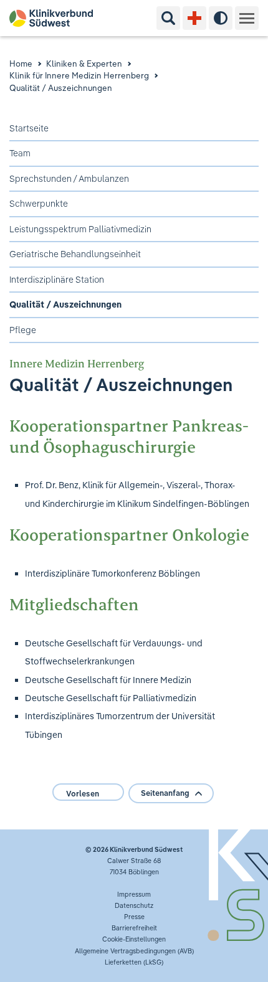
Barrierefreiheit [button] (134, 927)
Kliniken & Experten (84, 63)
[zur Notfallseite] (194, 18)
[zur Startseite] (55, 18)
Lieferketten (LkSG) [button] (134, 962)
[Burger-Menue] (247, 18)
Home (20, 63)
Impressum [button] (134, 894)
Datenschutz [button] (134, 905)
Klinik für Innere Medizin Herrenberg (79, 75)
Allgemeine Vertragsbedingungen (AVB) (134, 951)
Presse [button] (134, 916)
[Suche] (168, 18)
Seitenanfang (165, 793)
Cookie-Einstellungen (134, 939)
